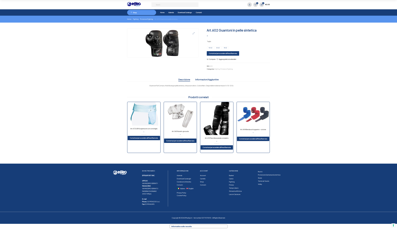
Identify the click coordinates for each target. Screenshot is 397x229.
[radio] (210, 47)
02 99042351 (152, 201)
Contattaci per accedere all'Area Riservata (223, 53)
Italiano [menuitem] (182, 188)
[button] (193, 33)
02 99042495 (149, 204)
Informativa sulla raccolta (181, 226)
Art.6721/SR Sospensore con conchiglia (143, 129)
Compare (212, 59)
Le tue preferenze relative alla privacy (210, 226)
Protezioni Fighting (146, 19)
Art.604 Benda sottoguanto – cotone (253, 129)
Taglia (209, 41)
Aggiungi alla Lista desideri (227, 59)
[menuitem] (182, 188)
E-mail (144, 199)
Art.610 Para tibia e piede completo (217, 138)
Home (129, 19)
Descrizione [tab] (184, 79)
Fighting (136, 19)
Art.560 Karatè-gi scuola (180, 131)
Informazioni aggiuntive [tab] (207, 79)
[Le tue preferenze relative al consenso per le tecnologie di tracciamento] (393, 225)
